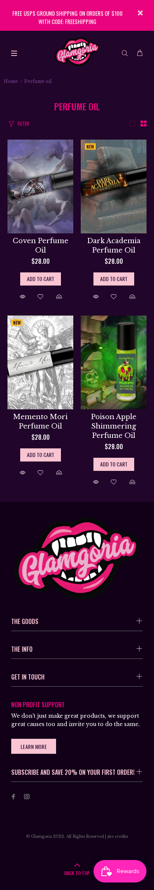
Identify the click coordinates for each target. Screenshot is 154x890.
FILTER (23, 123)
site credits (117, 836)
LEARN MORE (34, 746)
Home (11, 81)
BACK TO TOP (77, 873)
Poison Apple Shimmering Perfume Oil (113, 426)
